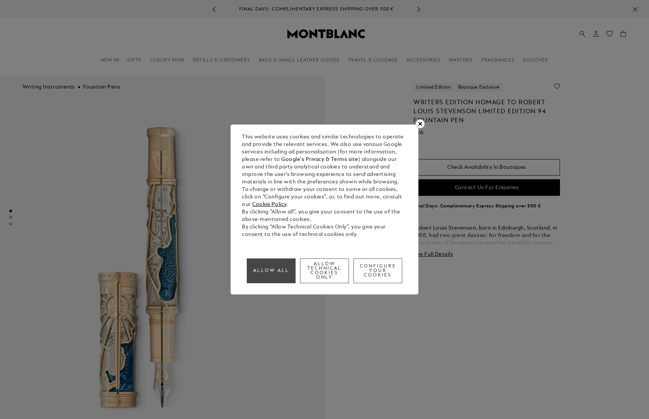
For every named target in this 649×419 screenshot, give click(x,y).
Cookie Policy (269, 204)
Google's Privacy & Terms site (319, 159)
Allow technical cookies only (324, 271)
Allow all (271, 271)
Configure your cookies (378, 271)
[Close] (420, 123)
